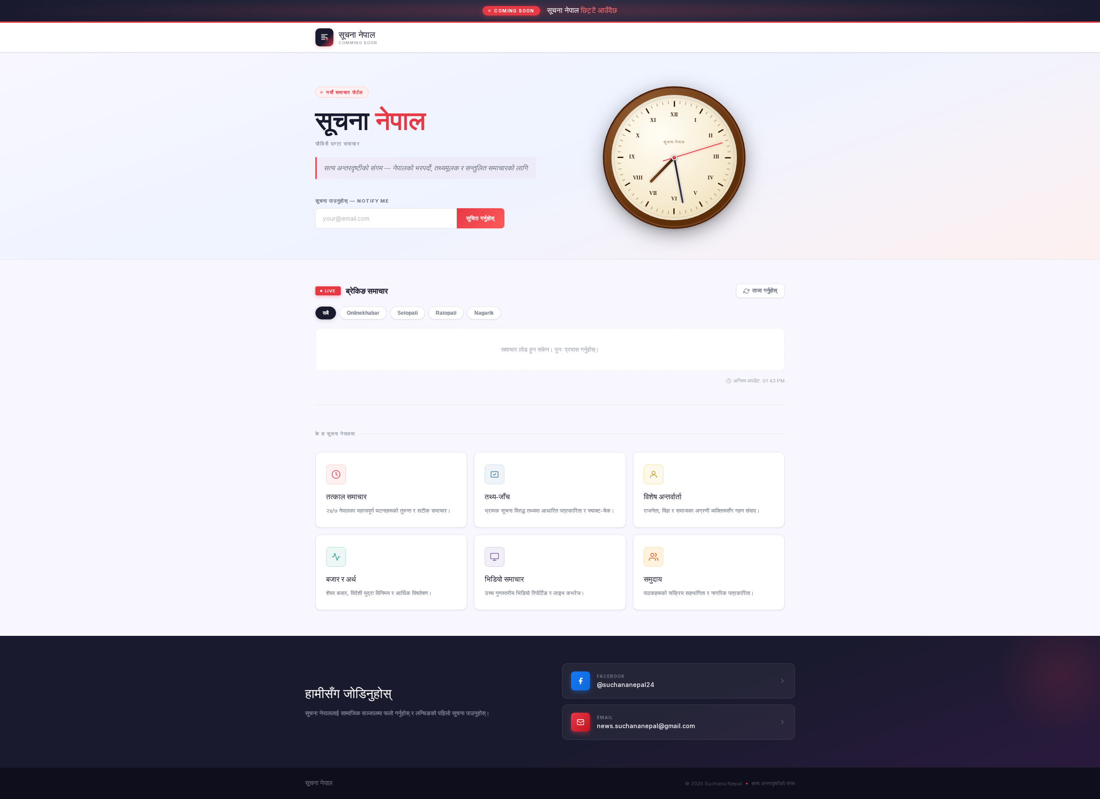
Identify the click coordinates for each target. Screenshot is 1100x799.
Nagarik (484, 313)
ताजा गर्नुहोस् (764, 291)
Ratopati (446, 313)
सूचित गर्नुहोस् (480, 218)
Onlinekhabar (363, 313)
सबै (326, 313)
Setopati (407, 313)
